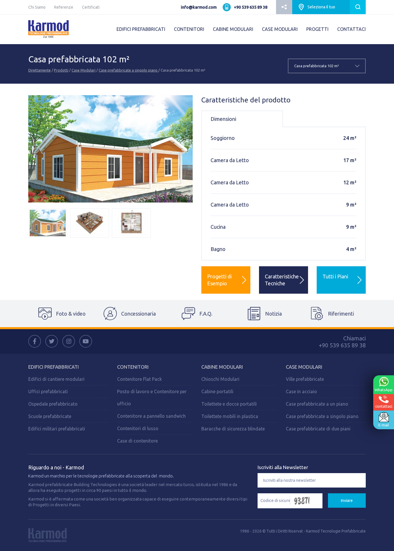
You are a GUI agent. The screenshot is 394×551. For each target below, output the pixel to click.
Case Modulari (83, 70)
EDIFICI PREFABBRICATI (141, 29)
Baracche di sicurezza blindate (233, 428)
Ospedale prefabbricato (53, 403)
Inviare (347, 500)
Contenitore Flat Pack (139, 379)
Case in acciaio (301, 391)
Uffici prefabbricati (48, 391)
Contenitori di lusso (137, 428)
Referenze (63, 7)
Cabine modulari (222, 367)
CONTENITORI (189, 29)
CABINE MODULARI (233, 29)
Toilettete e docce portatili (229, 403)
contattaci (383, 406)
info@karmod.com (199, 7)
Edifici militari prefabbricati (56, 428)
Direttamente (39, 70)
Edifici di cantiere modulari (56, 379)
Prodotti (61, 70)
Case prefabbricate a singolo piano (128, 70)
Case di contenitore (137, 440)
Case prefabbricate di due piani (318, 428)
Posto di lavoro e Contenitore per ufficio (152, 397)
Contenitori (133, 367)
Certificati (91, 7)
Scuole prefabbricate (49, 416)
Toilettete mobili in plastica (229, 416)
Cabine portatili (217, 391)
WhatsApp (384, 390)
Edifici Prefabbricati (53, 367)
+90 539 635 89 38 (250, 7)
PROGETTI (317, 29)
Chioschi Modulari (220, 379)
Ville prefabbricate (305, 379)
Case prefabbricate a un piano (317, 403)
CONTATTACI (351, 29)
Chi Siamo (37, 7)
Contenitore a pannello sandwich (151, 416)
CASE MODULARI (280, 29)
